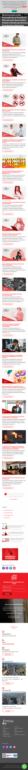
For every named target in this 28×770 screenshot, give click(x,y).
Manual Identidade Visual (19, 732)
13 (17, 496)
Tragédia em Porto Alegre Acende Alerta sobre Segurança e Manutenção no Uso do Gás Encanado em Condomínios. (13, 448)
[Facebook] (3, 568)
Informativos (7, 512)
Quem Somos (6, 728)
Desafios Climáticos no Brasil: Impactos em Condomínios (13, 478)
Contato (16, 726)
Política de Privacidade (20, 734)
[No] (24, 6)
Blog (16, 729)
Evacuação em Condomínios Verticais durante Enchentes (12, 294)
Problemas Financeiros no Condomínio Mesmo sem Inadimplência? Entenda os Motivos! (12, 356)
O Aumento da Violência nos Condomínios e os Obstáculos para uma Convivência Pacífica (13, 141)
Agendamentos (6, 734)
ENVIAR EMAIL (8, 654)
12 (15, 496)
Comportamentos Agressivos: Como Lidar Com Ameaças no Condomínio (13, 417)
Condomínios (7, 510)
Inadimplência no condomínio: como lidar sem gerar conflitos (14, 80)
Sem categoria (7, 515)
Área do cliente (6, 733)
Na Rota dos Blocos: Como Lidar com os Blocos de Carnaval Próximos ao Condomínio (14, 387)
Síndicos (6, 517)
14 (20, 496)
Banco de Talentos (19, 728)
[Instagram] (7, 568)
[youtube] (14, 568)
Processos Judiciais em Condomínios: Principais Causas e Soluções (12, 234)
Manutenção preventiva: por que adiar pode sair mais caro (13, 50)
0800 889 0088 (9, 644)
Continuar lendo (8, 60)
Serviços (5, 729)
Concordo (14, 11)
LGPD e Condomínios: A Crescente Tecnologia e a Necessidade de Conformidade (11, 325)
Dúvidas (4, 731)
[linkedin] (10, 568)
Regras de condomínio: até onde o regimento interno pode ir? (14, 110)
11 (12, 496)
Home (4, 726)
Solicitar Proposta (14, 617)
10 (10, 496)
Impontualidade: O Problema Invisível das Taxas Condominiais (13, 264)
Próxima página (13, 499)
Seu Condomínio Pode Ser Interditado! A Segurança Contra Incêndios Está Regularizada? (13, 172)
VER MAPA (8, 683)
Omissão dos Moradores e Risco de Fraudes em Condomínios (13, 203)
